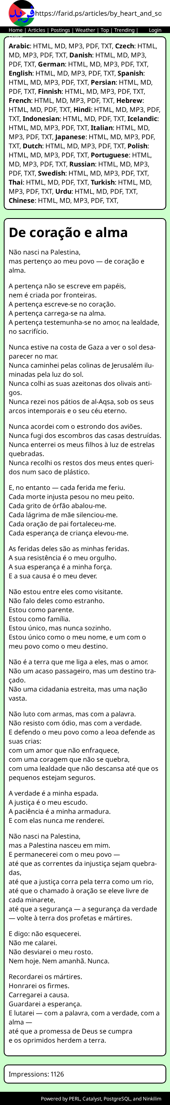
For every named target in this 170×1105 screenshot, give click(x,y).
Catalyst (92, 1098)
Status (16, 36)
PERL (74, 1098)
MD (59, 45)
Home (16, 29)
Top (105, 29)
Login (155, 29)
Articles (36, 29)
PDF (92, 45)
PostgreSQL (117, 1098)
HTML (42, 45)
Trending (124, 29)
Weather (85, 29)
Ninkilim (152, 1098)
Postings (60, 29)
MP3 (75, 45)
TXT (106, 45)
